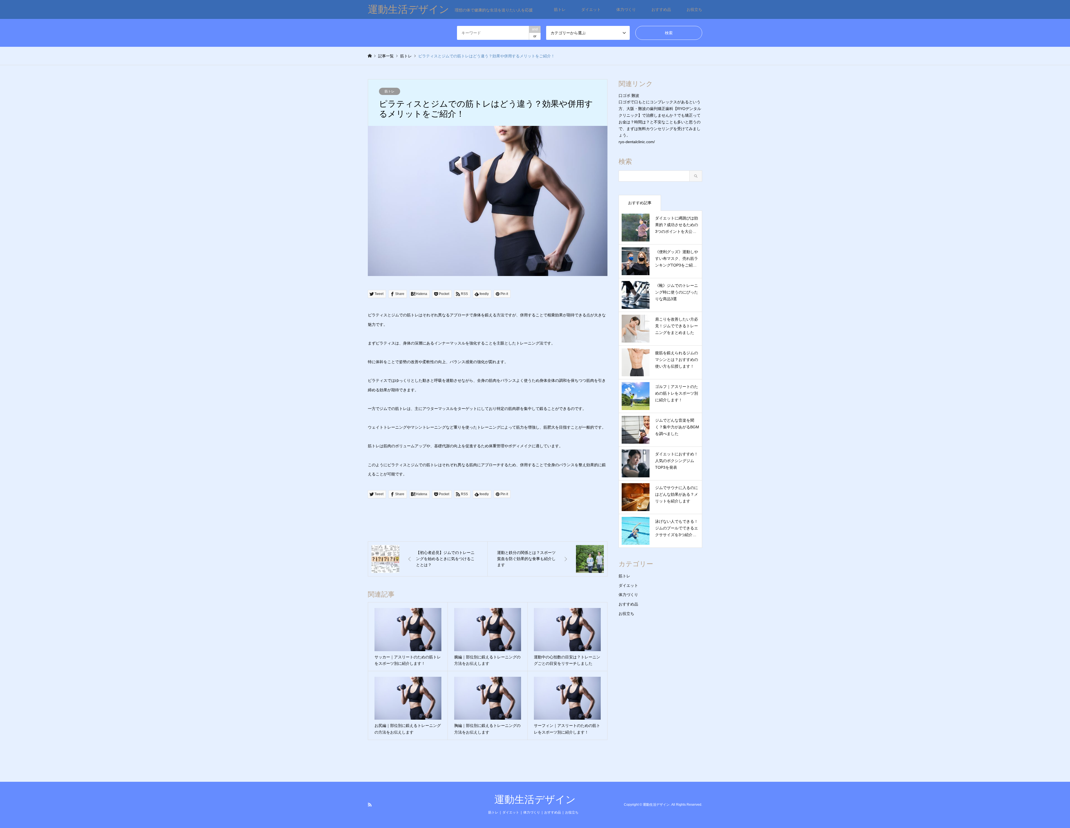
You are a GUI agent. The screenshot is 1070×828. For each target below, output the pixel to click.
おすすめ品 (661, 9)
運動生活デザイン (535, 799)
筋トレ (560, 9)
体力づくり (626, 9)
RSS (370, 805)
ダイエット (591, 9)
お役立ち (694, 9)
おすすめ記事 (639, 203)
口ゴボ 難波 (629, 95)
